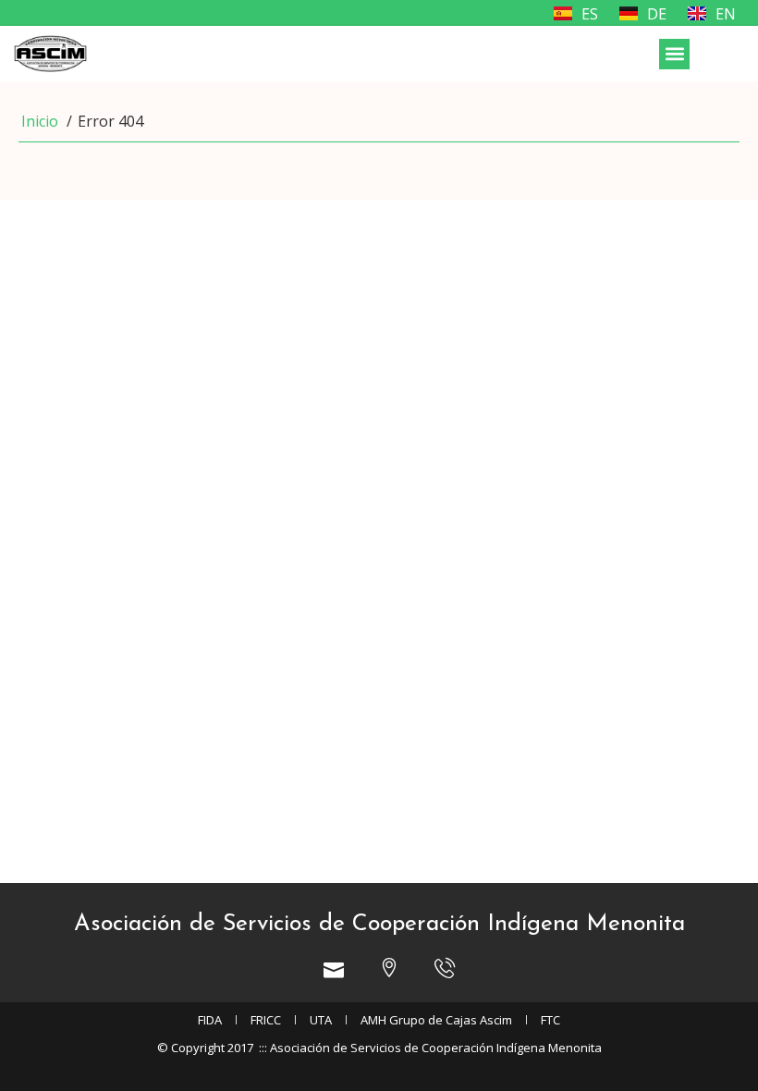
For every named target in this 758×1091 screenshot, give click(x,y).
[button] (674, 54)
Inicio (39, 121)
